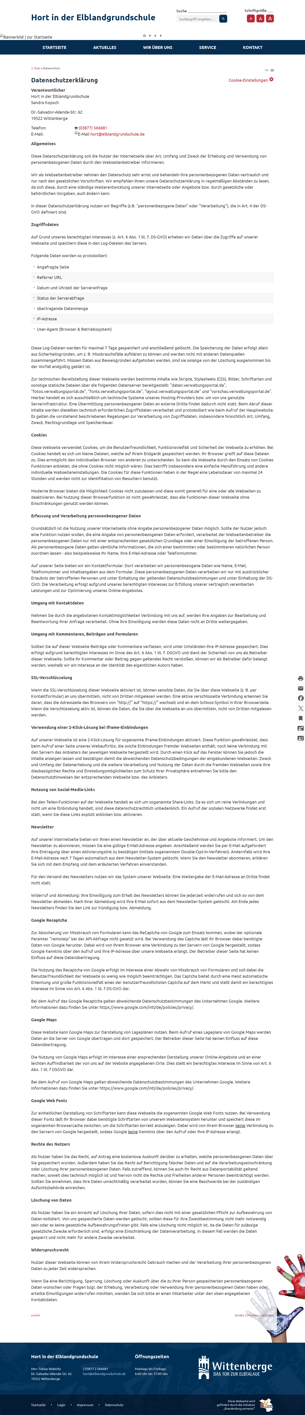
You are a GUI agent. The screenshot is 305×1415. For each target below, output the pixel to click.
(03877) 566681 (93, 127)
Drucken (252, 1315)
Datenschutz (114, 1405)
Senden (239, 1315)
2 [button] (150, 36)
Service (207, 47)
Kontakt (252, 47)
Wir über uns (157, 47)
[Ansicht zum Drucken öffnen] (272, 70)
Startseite (54, 47)
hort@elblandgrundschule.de (117, 133)
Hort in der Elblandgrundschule (93, 17)
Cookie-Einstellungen (251, 79)
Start (37, 68)
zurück (35, 1315)
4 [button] (160, 36)
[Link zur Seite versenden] (266, 70)
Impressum (85, 1405)
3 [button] (155, 36)
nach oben (267, 1315)
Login (61, 1405)
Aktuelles (104, 47)
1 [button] (144, 36)
